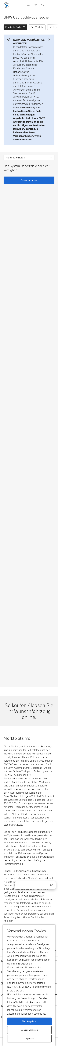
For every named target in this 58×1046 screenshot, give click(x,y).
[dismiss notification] (49, 39)
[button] (15, 27)
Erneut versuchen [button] (29, 180)
